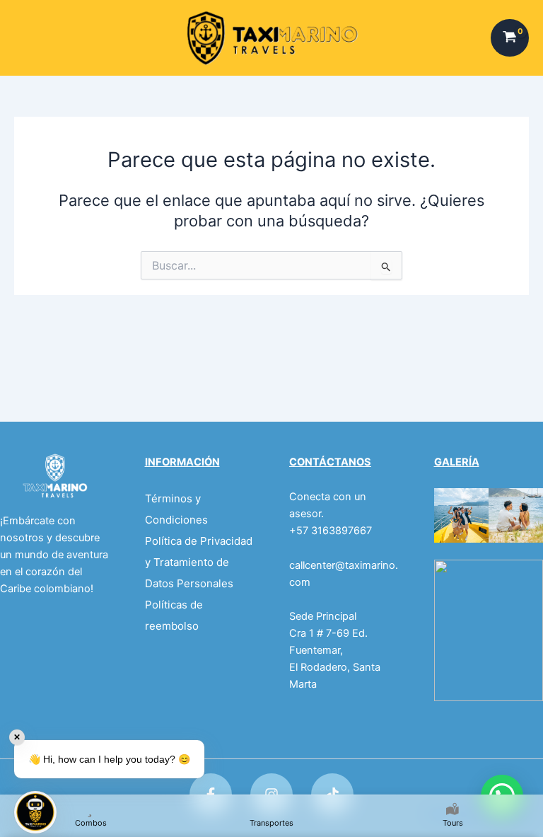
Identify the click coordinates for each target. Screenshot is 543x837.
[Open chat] (35, 812)
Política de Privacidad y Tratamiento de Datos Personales (198, 562)
